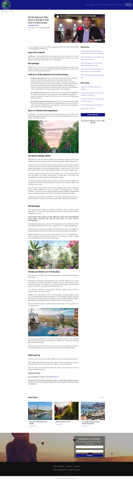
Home (87, 4)
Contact (128, 4)
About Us (69, 466)
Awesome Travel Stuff (45, 27)
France (32, 27)
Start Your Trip (93, 115)
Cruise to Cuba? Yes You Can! (88, 108)
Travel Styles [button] (92, 4)
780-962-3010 (76, 469)
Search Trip (111, 4)
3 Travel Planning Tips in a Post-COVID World (92, 105)
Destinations (105, 4)
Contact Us (77, 466)
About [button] (121, 4)
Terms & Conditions (58, 466)
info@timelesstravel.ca (62, 469)
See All (102, 397)
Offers (99, 4)
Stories (117, 4)
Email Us (92, 121)
